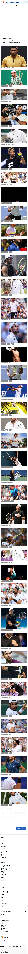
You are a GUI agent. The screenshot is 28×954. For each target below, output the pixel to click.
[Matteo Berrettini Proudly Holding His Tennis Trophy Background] (14, 555)
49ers (2, 900)
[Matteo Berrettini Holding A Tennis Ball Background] (14, 157)
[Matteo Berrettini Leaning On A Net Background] (14, 689)
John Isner (3, 866)
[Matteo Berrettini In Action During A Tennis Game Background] (14, 391)
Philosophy (3, 857)
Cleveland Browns (5, 920)
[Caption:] (14, 354)
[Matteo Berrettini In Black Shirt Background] (14, 640)
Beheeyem (3, 896)
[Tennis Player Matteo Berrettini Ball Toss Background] (14, 94)
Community (3, 845)
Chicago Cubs (4, 929)
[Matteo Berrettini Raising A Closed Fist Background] (14, 672)
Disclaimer (15, 946)
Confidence (3, 855)
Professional (4, 851)
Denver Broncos (4, 931)
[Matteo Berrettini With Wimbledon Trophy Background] (14, 136)
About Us (3, 943)
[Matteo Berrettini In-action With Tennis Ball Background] (14, 618)
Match (2, 875)
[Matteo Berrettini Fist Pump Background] (14, 229)
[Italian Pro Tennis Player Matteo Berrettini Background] (14, 537)
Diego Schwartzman (5, 865)
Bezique (3, 889)
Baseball (3, 917)
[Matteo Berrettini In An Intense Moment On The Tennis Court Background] (14, 56)
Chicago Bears (4, 905)
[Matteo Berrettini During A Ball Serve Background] (14, 572)
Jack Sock (3, 872)
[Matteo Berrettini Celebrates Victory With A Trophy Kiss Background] (14, 744)
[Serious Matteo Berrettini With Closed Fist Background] (14, 782)
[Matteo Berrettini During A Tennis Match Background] (14, 308)
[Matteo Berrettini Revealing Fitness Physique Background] (14, 726)
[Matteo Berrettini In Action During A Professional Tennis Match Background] (14, 593)
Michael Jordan (4, 919)
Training (3, 879)
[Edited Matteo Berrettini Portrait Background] (14, 458)
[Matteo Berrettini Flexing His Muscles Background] (14, 114)
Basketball (3, 916)
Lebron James (4, 903)
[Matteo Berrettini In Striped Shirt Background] (14, 77)
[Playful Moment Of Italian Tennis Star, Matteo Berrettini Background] (14, 514)
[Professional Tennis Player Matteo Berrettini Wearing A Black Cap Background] (14, 656)
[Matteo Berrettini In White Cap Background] (14, 332)
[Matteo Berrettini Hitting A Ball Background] (14, 194)
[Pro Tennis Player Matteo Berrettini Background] (14, 212)
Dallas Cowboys (4, 899)
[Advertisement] (14, 23)
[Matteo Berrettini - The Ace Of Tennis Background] (14, 372)
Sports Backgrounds (8, 5)
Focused (3, 880)
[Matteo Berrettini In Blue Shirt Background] (14, 245)
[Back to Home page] (2, 2)
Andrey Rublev (4, 868)
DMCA (21, 946)
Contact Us (9, 943)
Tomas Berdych (4, 891)
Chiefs (2, 926)
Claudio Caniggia (4, 892)
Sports (2, 840)
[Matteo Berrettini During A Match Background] (14, 707)
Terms (9, 946)
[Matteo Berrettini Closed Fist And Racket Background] (14, 492)
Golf (2, 923)
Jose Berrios (4, 882)
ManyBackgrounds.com (7, 38)
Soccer (2, 914)
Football (2, 906)
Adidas (2, 897)
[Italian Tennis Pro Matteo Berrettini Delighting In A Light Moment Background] (14, 475)
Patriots (3, 902)
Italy (2, 843)
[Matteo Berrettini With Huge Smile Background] (14, 265)
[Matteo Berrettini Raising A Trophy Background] (14, 177)
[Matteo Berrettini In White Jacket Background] (14, 423)
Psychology (3, 874)
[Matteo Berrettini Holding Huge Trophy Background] (14, 286)
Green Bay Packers (5, 928)
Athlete (2, 877)
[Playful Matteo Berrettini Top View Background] (14, 798)
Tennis (2, 849)
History (2, 854)
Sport (2, 852)
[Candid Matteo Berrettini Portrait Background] (14, 440)
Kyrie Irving (3, 925)
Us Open (3, 848)
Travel (2, 842)
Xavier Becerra (4, 894)
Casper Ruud (4, 869)
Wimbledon (3, 846)
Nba (2, 922)
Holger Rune (3, 871)
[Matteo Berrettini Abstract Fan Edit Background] (14, 407)
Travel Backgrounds (22, 5)
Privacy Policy (3, 946)
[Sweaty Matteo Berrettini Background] (14, 764)
